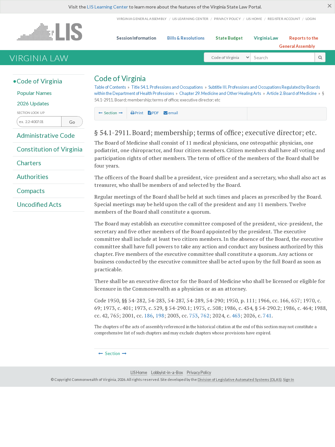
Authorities (32, 176)
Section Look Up (30, 113)
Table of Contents (110, 87)
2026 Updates (33, 103)
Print (138, 112)
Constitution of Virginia (49, 149)
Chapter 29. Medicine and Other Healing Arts (220, 93)
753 (193, 315)
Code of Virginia (39, 81)
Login (311, 19)
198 (159, 315)
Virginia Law (266, 38)
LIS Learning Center (107, 6)
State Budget (229, 38)
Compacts (31, 190)
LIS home (254, 19)
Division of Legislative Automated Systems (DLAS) (240, 379)
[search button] (320, 57)
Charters (29, 163)
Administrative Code (46, 135)
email (173, 112)
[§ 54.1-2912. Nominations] (121, 112)
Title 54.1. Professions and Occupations (167, 87)
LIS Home (139, 372)
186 (148, 315)
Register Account (284, 19)
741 (267, 315)
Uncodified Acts (39, 204)
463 (236, 315)
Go (72, 122)
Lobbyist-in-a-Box (167, 372)
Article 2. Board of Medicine (292, 93)
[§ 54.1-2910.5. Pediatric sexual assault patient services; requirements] (100, 112)
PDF (155, 112)
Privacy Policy (227, 19)
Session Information (136, 38)
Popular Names (34, 93)
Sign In (288, 379)
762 (205, 315)
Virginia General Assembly (142, 19)
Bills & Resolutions (185, 38)
